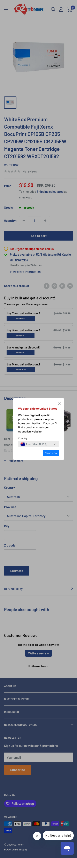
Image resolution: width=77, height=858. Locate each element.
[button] (59, 404)
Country (23, 438)
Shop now (51, 453)
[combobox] (34, 444)
